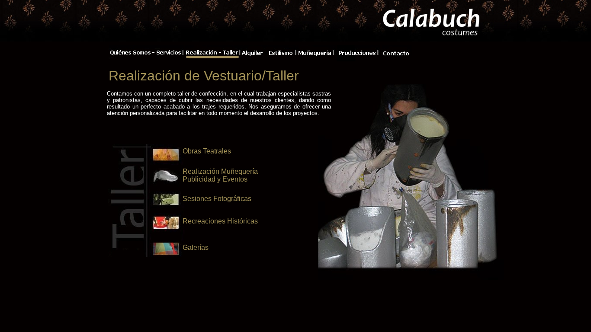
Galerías (196, 247)
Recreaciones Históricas (220, 221)
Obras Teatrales (207, 151)
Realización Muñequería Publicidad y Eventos (220, 175)
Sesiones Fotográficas (217, 198)
